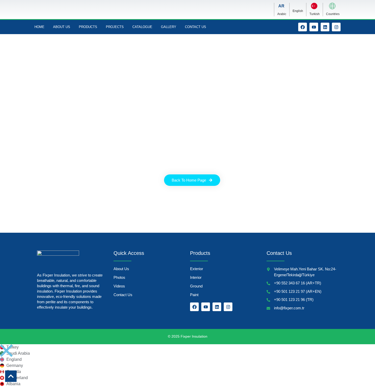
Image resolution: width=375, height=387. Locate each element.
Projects (115, 27)
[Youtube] (313, 27)
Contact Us (195, 27)
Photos (119, 277)
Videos (119, 286)
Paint (194, 295)
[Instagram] (336, 27)
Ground (196, 286)
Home (39, 27)
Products (88, 27)
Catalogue (142, 27)
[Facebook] (302, 27)
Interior (196, 277)
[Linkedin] (325, 27)
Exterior (196, 269)
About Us (61, 27)
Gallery (168, 27)
